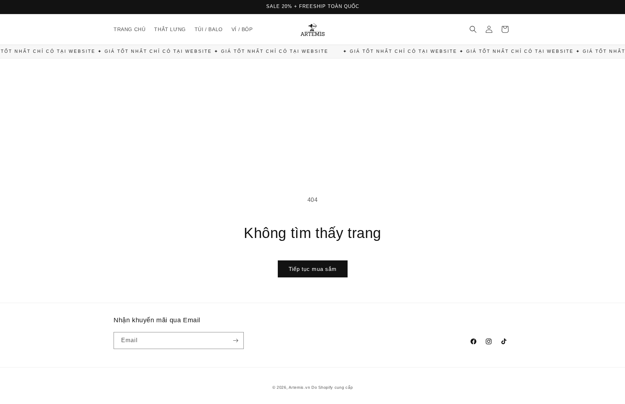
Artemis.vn (299, 387)
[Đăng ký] (235, 340)
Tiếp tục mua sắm (313, 269)
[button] (473, 29)
